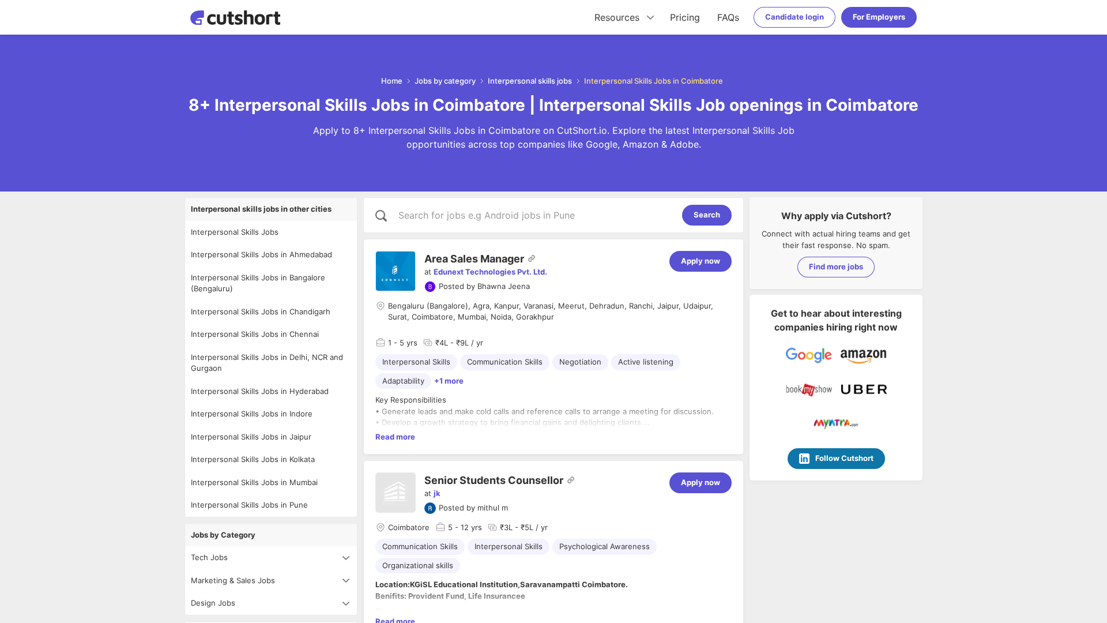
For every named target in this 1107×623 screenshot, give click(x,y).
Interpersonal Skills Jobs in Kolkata (253, 459)
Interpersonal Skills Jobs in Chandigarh (260, 311)
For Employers (879, 16)
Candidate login (794, 16)
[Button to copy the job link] (531, 258)
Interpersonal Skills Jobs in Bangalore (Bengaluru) (258, 283)
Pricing (685, 17)
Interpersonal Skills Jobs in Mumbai (254, 482)
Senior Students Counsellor (493, 480)
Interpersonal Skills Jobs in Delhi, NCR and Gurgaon (267, 362)
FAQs (728, 17)
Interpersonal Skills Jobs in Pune (249, 504)
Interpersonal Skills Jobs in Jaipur (251, 436)
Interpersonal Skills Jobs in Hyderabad (260, 391)
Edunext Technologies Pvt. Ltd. (490, 271)
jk (437, 493)
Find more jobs (836, 266)
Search (707, 214)
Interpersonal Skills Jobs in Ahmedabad (261, 254)
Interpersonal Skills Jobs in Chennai (255, 334)
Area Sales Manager (474, 259)
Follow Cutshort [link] (844, 458)
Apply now (700, 260)
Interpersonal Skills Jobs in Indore (251, 413)
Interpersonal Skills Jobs (234, 232)
